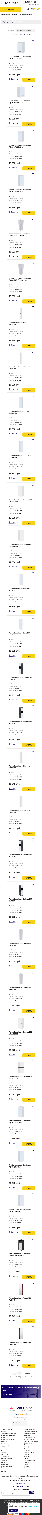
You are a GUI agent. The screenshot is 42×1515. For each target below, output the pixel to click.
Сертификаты (28, 1447)
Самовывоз (27, 1445)
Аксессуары (27, 1435)
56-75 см (4, 1450)
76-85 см (4, 1452)
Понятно (13, 1510)
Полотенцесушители (30, 1431)
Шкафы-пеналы (6, 1458)
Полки (3, 1443)
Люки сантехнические (31, 1441)
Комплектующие (29, 1439)
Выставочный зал (29, 1460)
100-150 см (5, 1456)
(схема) (20, 1478)
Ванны (3, 1431)
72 (30, 34)
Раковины (4, 1464)
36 (27, 34)
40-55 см (4, 1447)
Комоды (3, 1437)
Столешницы (5, 1445)
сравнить (14, 79)
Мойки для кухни (6, 1466)
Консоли (4, 1441)
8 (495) (31, 2)
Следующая (26, 1373)
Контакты (27, 1466)
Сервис (26, 1458)
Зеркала (4, 1460)
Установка (27, 1456)
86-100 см (4, 1454)
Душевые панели (29, 1429)
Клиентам (27, 1449)
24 (24, 34)
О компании (28, 1443)
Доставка (27, 1450)
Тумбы (3, 1449)
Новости (26, 1462)
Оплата (26, 1454)
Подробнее (7, 1394)
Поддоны (4, 1462)
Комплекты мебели (7, 1439)
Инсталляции (5, 1468)
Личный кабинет (29, 1452)
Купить (29, 80)
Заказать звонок (34, 4)
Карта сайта (28, 1468)
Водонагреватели (29, 1433)
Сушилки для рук (29, 1437)
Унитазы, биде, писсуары (9, 1433)
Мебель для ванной (8, 1435)
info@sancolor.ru (21, 1483)
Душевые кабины (6, 1429)
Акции (26, 1464)
